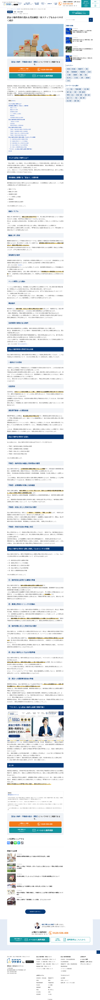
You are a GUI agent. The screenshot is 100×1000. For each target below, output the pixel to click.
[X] (12, 842)
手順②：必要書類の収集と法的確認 (19, 131)
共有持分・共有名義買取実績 (68, 959)
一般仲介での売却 (14, 121)
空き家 (89, 71)
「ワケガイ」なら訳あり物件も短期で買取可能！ (21, 149)
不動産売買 (82, 71)
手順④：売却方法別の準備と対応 (18, 135)
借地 (87, 68)
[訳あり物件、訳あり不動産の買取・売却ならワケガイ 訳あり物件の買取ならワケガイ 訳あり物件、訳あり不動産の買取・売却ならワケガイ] (11, 4)
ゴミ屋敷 (69, 74)
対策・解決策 (82, 92)
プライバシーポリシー (85, 964)
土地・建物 (86, 89)
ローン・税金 (69, 89)
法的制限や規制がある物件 (16, 117)
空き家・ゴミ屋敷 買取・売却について (45, 961)
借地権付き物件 (14, 111)
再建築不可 (80, 68)
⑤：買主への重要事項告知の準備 (18, 147)
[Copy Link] (22, 842)
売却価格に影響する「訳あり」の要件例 (18, 105)
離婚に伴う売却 (14, 109)
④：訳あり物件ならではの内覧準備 (19, 145)
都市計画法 (20, 343)
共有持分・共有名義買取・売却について (46, 959)
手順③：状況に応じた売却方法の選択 (19, 133)
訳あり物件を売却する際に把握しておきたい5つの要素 (22, 137)
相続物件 (10, 11)
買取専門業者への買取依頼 (16, 125)
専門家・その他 (70, 95)
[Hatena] (18, 842)
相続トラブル (13, 107)
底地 (68, 71)
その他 (68, 80)
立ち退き (76, 77)
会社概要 (63, 978)
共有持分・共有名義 (71, 68)
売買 (15, 11)
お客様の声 (49, 3)
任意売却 (12, 123)
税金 (86, 74)
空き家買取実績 (64, 961)
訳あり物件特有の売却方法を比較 (17, 119)
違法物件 (88, 77)
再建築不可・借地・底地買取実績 (69, 964)
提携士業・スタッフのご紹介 (68, 982)
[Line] (15, 842)
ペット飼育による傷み (15, 113)
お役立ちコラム (43, 4)
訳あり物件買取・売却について (28, 4)
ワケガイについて (19, 4)
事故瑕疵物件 (74, 71)
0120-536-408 (68, 4)
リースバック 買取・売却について (44, 968)
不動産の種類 (78, 89)
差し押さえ (69, 77)
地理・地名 (69, 92)
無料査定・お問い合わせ (86, 961)
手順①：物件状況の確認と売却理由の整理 (20, 129)
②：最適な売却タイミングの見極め (19, 141)
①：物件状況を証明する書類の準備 (19, 139)
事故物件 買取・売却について (43, 966)
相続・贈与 (82, 97)
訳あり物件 (20, 11)
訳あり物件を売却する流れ (15, 127)
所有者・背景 (79, 95)
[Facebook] (8, 842)
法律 (82, 77)
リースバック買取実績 (66, 968)
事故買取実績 (64, 966)
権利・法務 (87, 95)
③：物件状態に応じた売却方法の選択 (19, 143)
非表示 (13, 100)
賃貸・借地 (76, 100)
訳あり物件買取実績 (37, 4)
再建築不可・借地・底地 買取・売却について (47, 964)
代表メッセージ (64, 980)
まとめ (10, 151)
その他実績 (63, 971)
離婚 (81, 74)
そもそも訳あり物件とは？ (15, 103)
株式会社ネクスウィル (18, 966)
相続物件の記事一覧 (35, 911)
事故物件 (12, 115)
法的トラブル (69, 97)
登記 (76, 97)
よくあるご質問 (55, 4)
